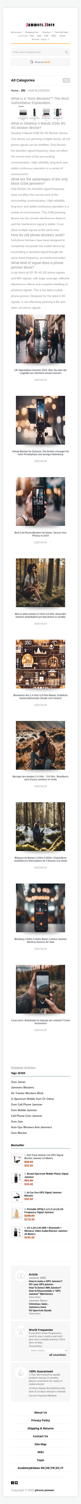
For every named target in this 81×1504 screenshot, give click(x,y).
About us (40, 1412)
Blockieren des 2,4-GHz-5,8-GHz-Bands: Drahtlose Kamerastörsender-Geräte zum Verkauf (40, 697)
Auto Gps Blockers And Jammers (31, 1127)
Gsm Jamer (18, 1081)
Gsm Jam (17, 1121)
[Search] (67, 52)
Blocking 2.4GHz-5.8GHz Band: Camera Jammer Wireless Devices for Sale (41, 940)
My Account (16, 32)
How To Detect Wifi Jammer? (45, 1287)
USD (32, 36)
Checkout (46, 32)
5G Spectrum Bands (40, 1310)
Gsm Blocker (19, 1132)
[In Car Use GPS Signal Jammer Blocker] (17, 1197)
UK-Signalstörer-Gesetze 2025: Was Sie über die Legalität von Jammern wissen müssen (40, 371)
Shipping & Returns (41, 1428)
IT (62, 1468)
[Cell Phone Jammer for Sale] (40, 112)
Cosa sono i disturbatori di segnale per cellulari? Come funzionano (40, 1022)
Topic (40, 1460)
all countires (57, 1354)
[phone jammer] (40, 24)
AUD (39, 36)
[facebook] (12, 1482)
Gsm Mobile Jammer (24, 1110)
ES (57, 1468)
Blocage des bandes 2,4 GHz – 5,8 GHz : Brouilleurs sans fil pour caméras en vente (40, 778)
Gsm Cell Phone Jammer (26, 1104)
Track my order (61, 32)
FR (52, 1468)
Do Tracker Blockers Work (27, 1093)
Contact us (40, 1436)
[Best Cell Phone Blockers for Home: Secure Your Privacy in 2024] (40, 501)
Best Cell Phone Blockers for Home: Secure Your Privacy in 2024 (40, 534)
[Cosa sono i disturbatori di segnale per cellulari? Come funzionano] (40, 989)
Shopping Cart (31, 32)
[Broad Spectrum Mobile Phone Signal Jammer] (17, 1178)
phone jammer (44, 1490)
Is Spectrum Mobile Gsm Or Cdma (32, 1098)
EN (23, 90)
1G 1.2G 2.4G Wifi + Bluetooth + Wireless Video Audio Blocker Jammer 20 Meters (46, 1230)
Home (14, 90)
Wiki (41, 1452)
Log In (44, 39)
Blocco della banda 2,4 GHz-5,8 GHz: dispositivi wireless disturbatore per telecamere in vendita (40, 615)
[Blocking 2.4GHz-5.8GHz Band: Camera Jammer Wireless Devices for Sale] (40, 908)
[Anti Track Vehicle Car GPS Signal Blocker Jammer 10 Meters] (17, 1159)
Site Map (40, 1444)
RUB (54, 36)
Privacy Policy (40, 1420)
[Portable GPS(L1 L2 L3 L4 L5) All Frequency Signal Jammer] (17, 1213)
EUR (46, 36)
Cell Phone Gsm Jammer (26, 1115)
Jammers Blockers (22, 1087)
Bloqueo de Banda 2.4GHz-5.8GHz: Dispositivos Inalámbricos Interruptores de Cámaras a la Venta (40, 859)
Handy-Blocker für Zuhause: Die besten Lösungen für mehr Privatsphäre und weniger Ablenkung (40, 453)
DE (48, 1468)
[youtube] (16, 1482)
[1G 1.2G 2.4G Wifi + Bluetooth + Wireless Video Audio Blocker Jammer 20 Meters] (17, 1232)
